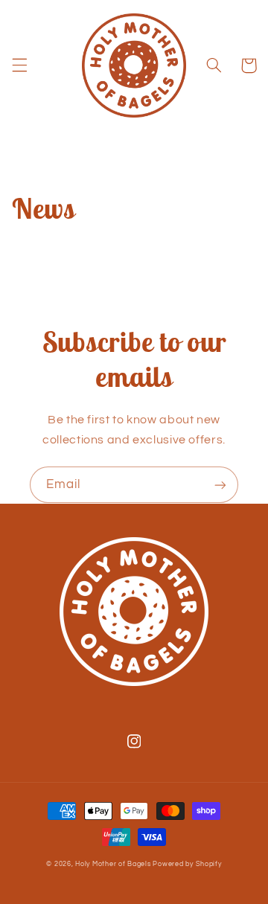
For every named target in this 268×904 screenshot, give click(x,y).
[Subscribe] (220, 485)
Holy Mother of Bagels (112, 864)
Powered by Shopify (187, 864)
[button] (19, 65)
